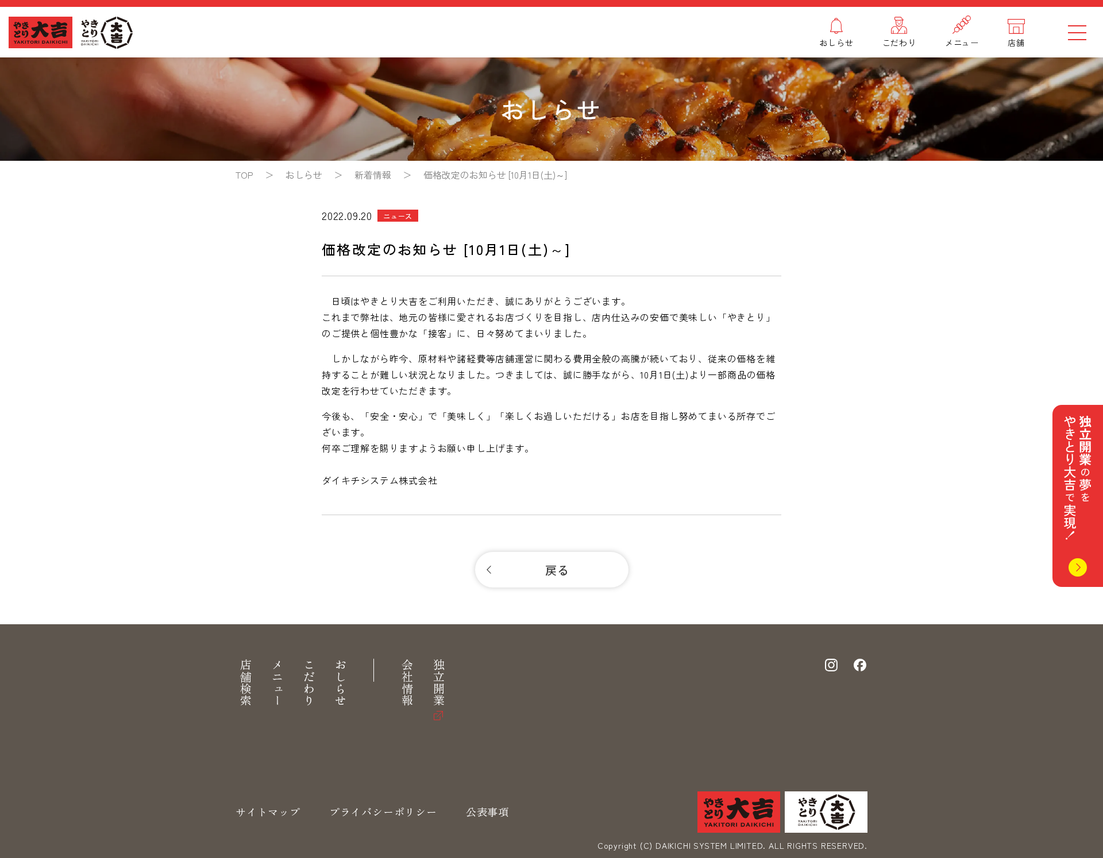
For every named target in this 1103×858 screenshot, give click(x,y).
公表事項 (487, 811)
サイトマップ (268, 811)
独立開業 (438, 682)
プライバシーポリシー (383, 811)
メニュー (277, 682)
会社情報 (407, 682)
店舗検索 (245, 682)
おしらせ (340, 682)
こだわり (308, 682)
